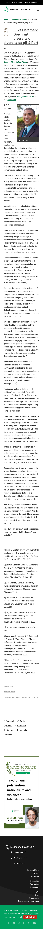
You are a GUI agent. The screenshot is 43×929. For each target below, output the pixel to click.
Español (8, 2)
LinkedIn (23, 730)
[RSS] (29, 923)
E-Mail (9, 734)
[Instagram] (19, 923)
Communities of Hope (12, 697)
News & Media (33, 870)
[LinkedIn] (24, 923)
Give (37, 892)
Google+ (10, 730)
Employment (34, 898)
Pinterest (21, 725)
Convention (27, 2)
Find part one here (25, 96)
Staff (37, 895)
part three (12, 100)
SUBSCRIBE (30, 917)
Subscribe (35, 876)
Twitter (22, 721)
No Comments (9, 692)
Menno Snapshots (30, 697)
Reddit (9, 725)
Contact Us (34, 2)
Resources (34, 887)
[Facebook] (8, 923)
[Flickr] (13, 923)
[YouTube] (34, 923)
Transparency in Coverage (28, 901)
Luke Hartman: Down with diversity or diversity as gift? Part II (21, 38)
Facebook (9, 721)
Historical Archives (17, 2)
